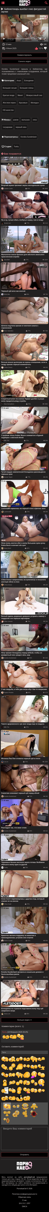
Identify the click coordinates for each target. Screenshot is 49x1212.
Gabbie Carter (8, 188)
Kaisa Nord (7, 548)
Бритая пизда (8, 95)
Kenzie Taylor (8, 477)
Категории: (9, 81)
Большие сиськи (10, 88)
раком (15, 120)
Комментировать (24, 55)
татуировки (7, 127)
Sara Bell (7, 260)
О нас (24, 1200)
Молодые (35, 103)
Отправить (24, 1155)
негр (35, 120)
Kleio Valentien (8, 331)
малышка (26, 120)
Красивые (23, 103)
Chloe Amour (8, 585)
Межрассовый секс (34, 95)
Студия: (8, 147)
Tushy (16, 147)
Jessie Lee (7, 223)
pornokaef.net (29, 1177)
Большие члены (27, 88)
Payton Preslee (8, 692)
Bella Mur (7, 294)
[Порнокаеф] (25, 3)
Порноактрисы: (11, 137)
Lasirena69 (7, 512)
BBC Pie (6, 440)
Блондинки (29, 81)
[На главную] (24, 1169)
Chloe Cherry (8, 367)
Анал (19, 81)
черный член (21, 127)
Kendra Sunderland (28, 137)
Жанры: (7, 120)
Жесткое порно (9, 103)
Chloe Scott (7, 904)
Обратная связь (24, 1197)
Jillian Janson (8, 621)
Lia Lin (6, 762)
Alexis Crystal (8, 940)
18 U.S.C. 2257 (24, 1203)
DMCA (24, 1206)
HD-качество (8, 110)
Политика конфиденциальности (24, 1194)
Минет (20, 95)
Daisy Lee (7, 1014)
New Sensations (9, 404)
